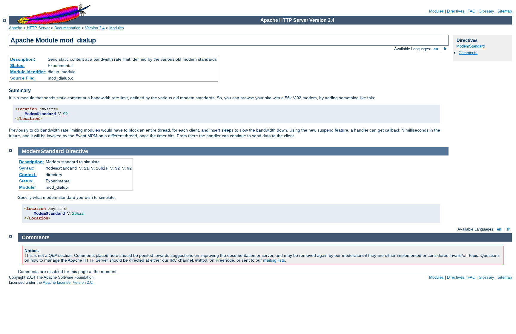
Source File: (22, 78)
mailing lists (274, 260)
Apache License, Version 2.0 (67, 282)
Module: (27, 187)
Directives (455, 11)
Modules (436, 11)
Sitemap (504, 11)
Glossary (486, 11)
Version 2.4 (95, 28)
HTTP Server (38, 28)
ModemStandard (470, 46)
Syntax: (27, 168)
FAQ (471, 11)
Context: (28, 174)
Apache (15, 28)
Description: (22, 59)
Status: (17, 65)
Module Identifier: (28, 71)
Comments (468, 53)
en (435, 49)
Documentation (67, 28)
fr (445, 49)
